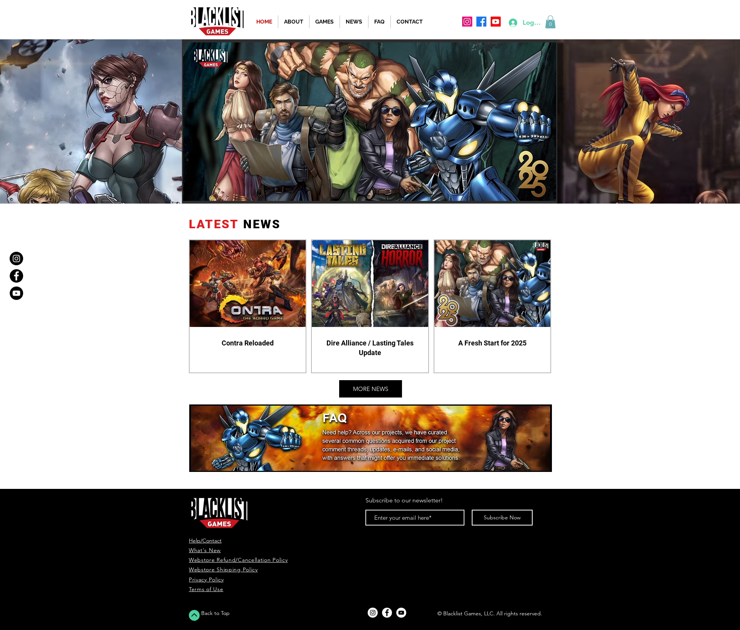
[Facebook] (16, 276)
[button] (550, 21)
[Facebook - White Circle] (387, 613)
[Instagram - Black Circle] (16, 258)
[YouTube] (16, 293)
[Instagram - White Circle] (373, 613)
